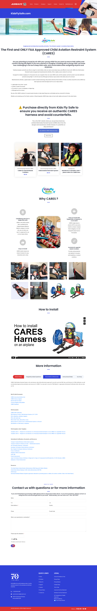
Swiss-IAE (13, 454)
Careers (55, 4)
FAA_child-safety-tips (15, 418)
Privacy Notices (57, 581)
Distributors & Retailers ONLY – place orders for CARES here (71, 171)
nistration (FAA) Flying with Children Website (37, 468)
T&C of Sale (56, 587)
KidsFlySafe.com (69, 4)
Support (49, 4)
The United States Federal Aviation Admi (19, 468)
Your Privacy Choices (60, 600)
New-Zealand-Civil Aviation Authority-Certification (21, 449)
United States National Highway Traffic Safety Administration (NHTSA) (26, 470)
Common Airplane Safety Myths (18, 402)
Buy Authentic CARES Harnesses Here (48, 130)
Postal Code (52, 511)
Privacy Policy (57, 579)
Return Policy (48, 135)
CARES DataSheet (15, 404)
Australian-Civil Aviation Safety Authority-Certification (22, 447)
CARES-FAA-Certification (16, 412)
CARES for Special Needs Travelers (25, 171)
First (12, 502)
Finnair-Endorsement (15, 456)
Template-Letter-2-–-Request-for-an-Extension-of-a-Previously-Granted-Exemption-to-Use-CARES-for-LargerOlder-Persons (38, 433)
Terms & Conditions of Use (59, 576)
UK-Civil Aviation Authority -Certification (19, 445)
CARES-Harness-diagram (16, 399)
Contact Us (61, 4)
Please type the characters (17, 533)
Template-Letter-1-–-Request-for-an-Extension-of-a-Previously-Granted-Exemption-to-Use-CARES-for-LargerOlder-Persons (38, 431)
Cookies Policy (57, 584)
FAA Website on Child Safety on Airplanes (20, 423)
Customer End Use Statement (60, 589)
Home (31, 4)
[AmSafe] (18, 4)
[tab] (18, 377)
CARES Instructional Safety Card (18, 397)
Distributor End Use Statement (60, 592)
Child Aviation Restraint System (48, 170)
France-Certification (15, 450)
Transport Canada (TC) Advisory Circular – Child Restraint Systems (25, 443)
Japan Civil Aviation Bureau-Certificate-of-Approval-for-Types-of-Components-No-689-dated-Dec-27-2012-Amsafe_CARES (38, 458)
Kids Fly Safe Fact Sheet (16, 400)
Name (12, 498)
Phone (12, 511)
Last (50, 502)
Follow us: (73, 609)
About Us (41, 581)
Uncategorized (71, 168)
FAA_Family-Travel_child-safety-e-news (19, 419)
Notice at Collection (58, 598)
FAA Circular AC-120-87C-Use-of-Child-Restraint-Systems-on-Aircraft (26, 421)
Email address (14, 505)
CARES (31, 168)
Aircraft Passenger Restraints (23, 168)
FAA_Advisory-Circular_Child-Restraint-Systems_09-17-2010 (24, 414)
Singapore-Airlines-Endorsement (18, 452)
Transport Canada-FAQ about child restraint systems (22, 442)
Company (43, 4)
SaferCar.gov (13, 471)
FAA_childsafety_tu (15, 416)
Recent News (42, 589)
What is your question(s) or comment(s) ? (20, 517)
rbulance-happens (23, 416)
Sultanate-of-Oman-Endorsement (18, 459)
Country (51, 505)
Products (36, 4)
